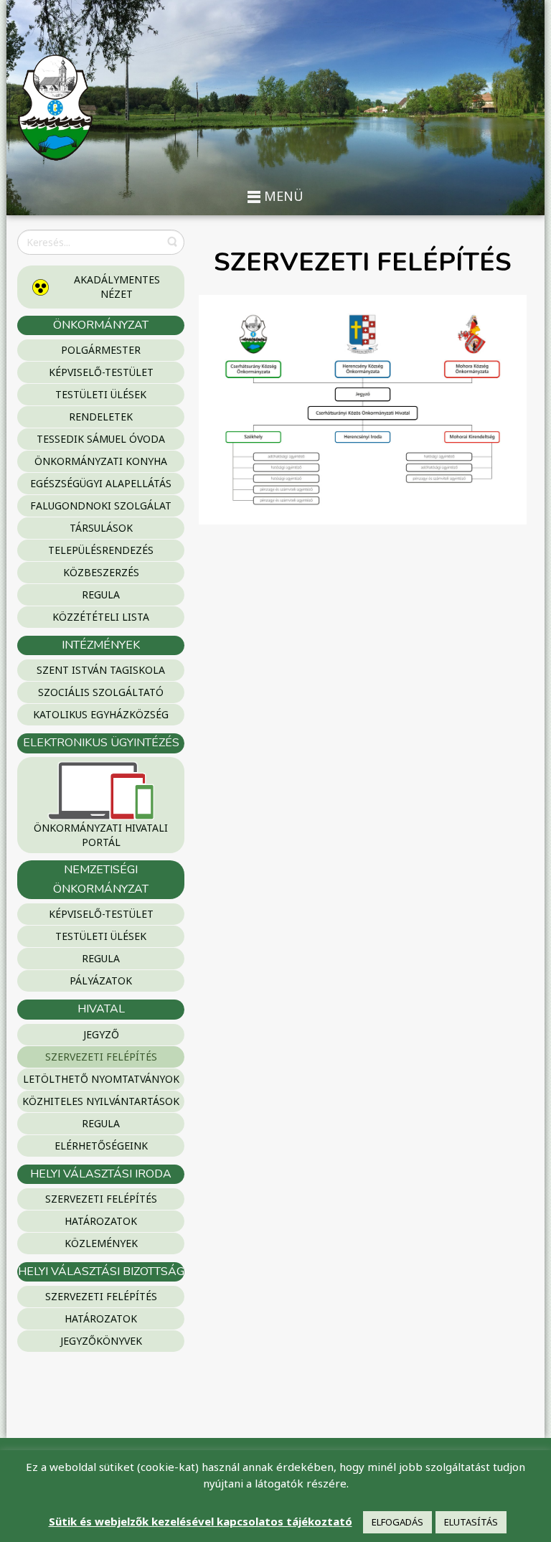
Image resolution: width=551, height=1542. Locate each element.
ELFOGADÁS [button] (397, 1521)
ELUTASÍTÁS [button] (471, 1521)
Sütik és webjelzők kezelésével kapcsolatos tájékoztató (200, 1521)
